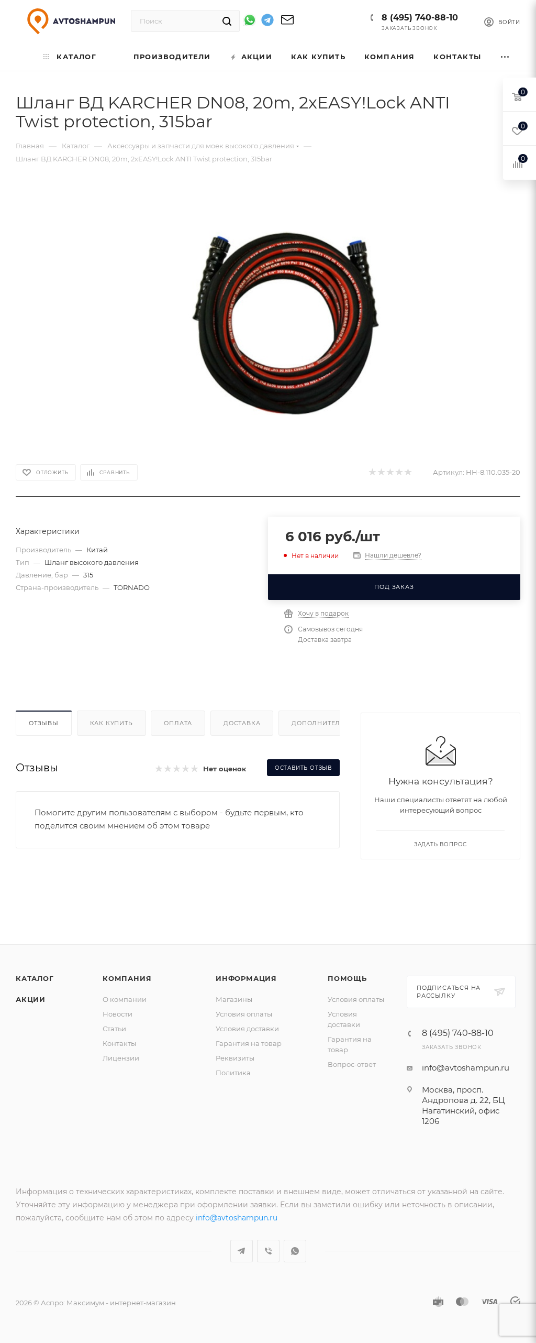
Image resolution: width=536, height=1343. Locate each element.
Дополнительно (323, 723)
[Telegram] (267, 22)
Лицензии (121, 1058)
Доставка (242, 723)
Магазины (234, 999)
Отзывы (44, 723)
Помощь (347, 978)
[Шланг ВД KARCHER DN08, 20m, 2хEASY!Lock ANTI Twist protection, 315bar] (285, 323)
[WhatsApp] (249, 20)
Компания (127, 978)
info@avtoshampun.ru (465, 1068)
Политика (233, 1072)
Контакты (119, 1043)
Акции (31, 999)
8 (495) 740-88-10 (420, 18)
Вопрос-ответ (352, 1064)
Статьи (114, 1028)
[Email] (287, 23)
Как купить (111, 723)
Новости (117, 1014)
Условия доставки (247, 1028)
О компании (125, 999)
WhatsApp (295, 1251)
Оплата (178, 723)
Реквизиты (235, 1058)
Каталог (35, 978)
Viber (268, 1251)
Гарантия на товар (249, 1043)
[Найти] (227, 21)
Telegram (241, 1251)
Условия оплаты (244, 1014)
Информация (246, 978)
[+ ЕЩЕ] (505, 57)
